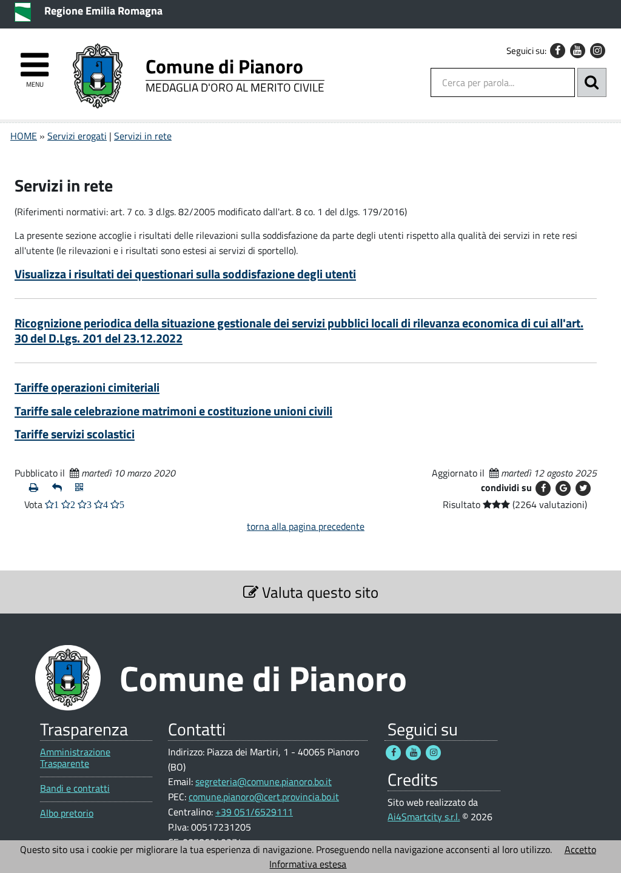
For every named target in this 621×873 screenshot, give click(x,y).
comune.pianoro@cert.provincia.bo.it (264, 796)
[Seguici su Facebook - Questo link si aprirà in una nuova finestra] (557, 50)
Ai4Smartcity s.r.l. (424, 816)
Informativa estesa (307, 864)
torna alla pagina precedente (305, 526)
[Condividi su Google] (563, 488)
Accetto (580, 849)
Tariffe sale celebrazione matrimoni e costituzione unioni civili (173, 410)
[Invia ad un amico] (58, 487)
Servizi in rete (143, 136)
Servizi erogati (77, 136)
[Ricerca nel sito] (591, 82)
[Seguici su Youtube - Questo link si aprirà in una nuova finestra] (577, 50)
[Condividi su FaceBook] (543, 488)
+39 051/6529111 (254, 811)
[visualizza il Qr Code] (81, 487)
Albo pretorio (66, 813)
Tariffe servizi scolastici (75, 433)
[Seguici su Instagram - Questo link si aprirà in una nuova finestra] (597, 50)
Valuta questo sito (318, 592)
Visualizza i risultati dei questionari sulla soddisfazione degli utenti (185, 273)
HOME (23, 136)
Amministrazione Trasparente (75, 757)
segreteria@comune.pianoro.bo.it (263, 781)
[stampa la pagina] (35, 487)
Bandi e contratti (75, 788)
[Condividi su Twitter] (583, 488)
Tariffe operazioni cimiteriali (87, 387)
